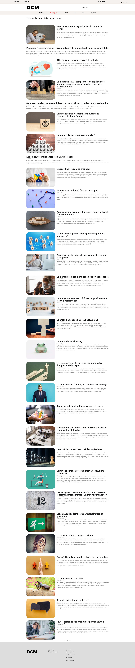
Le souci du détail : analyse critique (75, 535)
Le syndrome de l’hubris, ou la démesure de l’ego (82, 384)
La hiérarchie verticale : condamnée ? (76, 135)
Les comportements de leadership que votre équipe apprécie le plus (79, 364)
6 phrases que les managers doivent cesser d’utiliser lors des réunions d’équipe (67, 103)
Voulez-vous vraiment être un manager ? (78, 190)
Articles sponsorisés (71, 654)
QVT (66, 12)
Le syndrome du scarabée (70, 578)
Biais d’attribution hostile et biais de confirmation (82, 557)
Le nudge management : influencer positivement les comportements (82, 299)
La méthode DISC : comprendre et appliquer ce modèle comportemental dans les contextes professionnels (81, 84)
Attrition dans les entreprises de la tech (77, 60)
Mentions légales (70, 660)
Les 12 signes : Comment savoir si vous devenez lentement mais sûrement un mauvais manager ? (82, 493)
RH (75, 12)
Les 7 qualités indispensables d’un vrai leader (49, 156)
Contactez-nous (70, 652)
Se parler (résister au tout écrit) (73, 600)
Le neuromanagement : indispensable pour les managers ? (81, 234)
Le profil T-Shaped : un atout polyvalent (77, 319)
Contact (26, 2)
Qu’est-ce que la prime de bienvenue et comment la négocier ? (82, 256)
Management (54, 12)
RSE (83, 12)
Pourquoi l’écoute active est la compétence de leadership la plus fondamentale (67, 48)
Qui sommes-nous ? (53, 652)
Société (93, 12)
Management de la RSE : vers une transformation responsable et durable (82, 428)
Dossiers (85, 7)
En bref (41, 12)
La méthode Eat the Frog (69, 341)
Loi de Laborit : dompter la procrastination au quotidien (80, 515)
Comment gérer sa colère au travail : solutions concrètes (80, 471)
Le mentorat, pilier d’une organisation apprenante (83, 276)
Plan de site (69, 657)
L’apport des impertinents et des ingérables (79, 449)
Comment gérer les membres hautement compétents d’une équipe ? (78, 114)
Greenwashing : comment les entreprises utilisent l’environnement (82, 213)
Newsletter (101, 2)
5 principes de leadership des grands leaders (80, 406)
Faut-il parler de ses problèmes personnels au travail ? (80, 622)
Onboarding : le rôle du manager (73, 168)
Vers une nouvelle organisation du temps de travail (79, 27)
